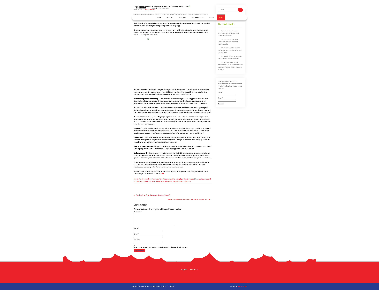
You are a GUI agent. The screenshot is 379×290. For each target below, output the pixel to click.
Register (184, 269)
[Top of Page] (373, 286)
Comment (137, 212)
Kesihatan (155, 179)
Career (211, 17)
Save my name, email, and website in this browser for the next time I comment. (161, 247)
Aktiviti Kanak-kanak (141, 179)
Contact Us (194, 269)
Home (159, 17)
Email (136, 234)
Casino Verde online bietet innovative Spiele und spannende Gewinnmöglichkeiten (228, 33)
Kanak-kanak (160, 181)
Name (136, 228)
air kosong (202, 179)
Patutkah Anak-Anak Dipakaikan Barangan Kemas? (152, 195)
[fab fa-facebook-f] (229, 8)
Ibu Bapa (152, 181)
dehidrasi (139, 181)
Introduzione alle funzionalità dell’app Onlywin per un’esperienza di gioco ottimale (230, 50)
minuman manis (178, 181)
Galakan (145, 181)
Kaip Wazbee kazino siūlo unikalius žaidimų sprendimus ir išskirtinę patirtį (228, 41)
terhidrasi (187, 181)
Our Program (182, 17)
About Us (169, 17)
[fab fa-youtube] (239, 8)
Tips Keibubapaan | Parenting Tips (171, 179)
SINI (162, 174)
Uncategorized (189, 179)
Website (137, 239)
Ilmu (149, 179)
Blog (220, 17)
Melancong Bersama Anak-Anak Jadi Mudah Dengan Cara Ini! (190, 199)
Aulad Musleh (242, 286)
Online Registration (198, 17)
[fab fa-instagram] (234, 8)
